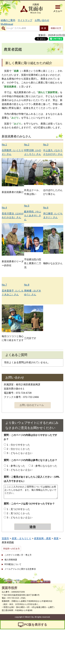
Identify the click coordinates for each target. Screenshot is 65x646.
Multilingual (7, 24)
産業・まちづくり (21, 538)
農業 (56, 538)
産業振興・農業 (42, 538)
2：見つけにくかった (18, 513)
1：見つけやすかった (18, 509)
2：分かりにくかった (18, 448)
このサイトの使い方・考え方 (18, 555)
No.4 (4, 207)
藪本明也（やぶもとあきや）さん (32, 215)
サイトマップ (25, 20)
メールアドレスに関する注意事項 (20, 569)
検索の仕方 (56, 28)
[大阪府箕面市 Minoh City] (31, 8)
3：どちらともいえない (19, 453)
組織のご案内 (8, 20)
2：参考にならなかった (44, 465)
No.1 (4, 144)
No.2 (26, 144)
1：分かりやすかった (18, 444)
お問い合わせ (42, 20)
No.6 (45, 207)
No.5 (26, 205)
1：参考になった (16, 465)
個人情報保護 (11, 559)
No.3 (45, 144)
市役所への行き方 (11, 548)
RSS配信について (13, 564)
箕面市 (5, 538)
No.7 (4, 284)
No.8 (26, 284)
